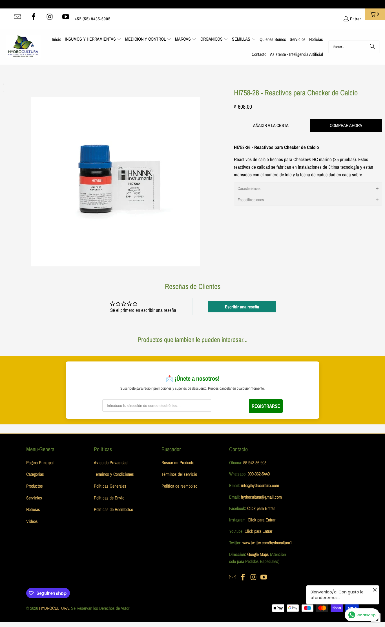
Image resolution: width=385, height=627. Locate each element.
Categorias (35, 474)
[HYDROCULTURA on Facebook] (33, 16)
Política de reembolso (179, 486)
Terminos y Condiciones (114, 474)
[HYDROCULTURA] (23, 47)
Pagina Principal (40, 462)
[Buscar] (372, 47)
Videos (32, 521)
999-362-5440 (258, 474)
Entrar (355, 19)
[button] (93, 39)
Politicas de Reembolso (113, 509)
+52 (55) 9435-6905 (92, 19)
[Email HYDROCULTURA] (17, 16)
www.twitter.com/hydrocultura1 (267, 543)
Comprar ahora (346, 125)
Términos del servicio (179, 474)
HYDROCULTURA (54, 608)
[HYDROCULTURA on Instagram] (49, 16)
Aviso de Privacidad (110, 462)
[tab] (308, 188)
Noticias (33, 509)
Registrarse (266, 406)
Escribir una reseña (242, 307)
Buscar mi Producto (177, 462)
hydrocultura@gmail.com (261, 497)
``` (115, 174)
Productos (34, 486)
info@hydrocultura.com (260, 485)
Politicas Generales (110, 486)
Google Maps (258, 554)
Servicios (34, 498)
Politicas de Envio (109, 498)
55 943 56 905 (254, 462)
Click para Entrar (261, 508)
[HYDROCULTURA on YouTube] (65, 16)
